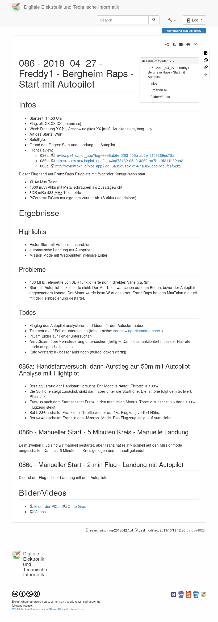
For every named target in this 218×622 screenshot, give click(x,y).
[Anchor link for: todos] (39, 312)
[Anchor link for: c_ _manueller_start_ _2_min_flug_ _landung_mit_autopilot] (186, 464)
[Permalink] (195, 43)
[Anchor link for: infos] (40, 104)
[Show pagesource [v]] (205, 52)
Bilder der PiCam (48, 506)
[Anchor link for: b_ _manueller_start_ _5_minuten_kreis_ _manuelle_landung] (191, 431)
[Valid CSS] (196, 594)
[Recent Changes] (174, 43)
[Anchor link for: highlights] (49, 231)
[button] (172, 20)
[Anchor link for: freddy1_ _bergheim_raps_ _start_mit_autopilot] (99, 83)
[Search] (154, 19)
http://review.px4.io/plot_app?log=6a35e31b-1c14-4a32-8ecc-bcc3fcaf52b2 (118, 166)
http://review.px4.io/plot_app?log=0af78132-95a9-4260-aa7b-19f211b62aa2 (119, 160)
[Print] (188, 43)
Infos (153, 83)
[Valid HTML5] (188, 594)
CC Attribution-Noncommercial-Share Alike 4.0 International (48, 609)
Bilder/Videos (160, 96)
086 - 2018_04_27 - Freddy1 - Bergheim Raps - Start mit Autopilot (169, 72)
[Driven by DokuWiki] (203, 594)
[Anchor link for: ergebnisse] (63, 213)
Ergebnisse (158, 90)
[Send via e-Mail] (181, 43)
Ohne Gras (77, 506)
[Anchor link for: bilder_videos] (70, 492)
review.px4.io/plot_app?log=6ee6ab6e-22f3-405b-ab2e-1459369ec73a (115, 155)
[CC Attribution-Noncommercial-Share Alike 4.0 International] (26, 593)
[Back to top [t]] (205, 74)
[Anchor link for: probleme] (49, 269)
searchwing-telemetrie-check (137, 330)
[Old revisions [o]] (205, 59)
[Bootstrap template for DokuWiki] (173, 594)
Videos (40, 511)
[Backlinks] (205, 67)
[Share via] (167, 43)
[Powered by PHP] (181, 594)
